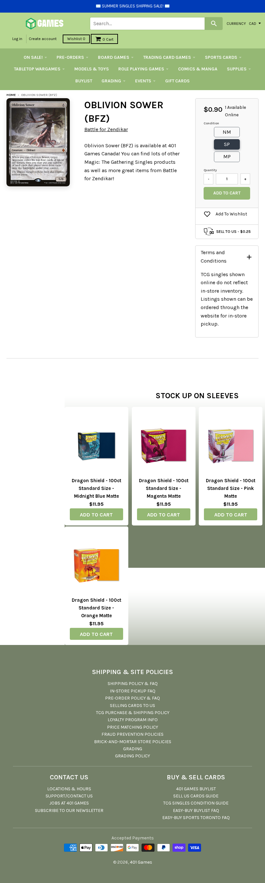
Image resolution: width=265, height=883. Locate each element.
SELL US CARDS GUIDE (195, 796)
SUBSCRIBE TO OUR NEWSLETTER (69, 810)
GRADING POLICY (132, 756)
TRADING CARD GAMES (167, 57)
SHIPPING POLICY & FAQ (133, 683)
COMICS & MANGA (197, 69)
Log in (17, 38)
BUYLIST (83, 81)
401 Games (141, 862)
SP (227, 144)
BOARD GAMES (113, 57)
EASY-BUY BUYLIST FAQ (196, 810)
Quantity (210, 170)
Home (11, 95)
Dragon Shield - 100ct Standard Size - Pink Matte (230, 488)
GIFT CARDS (177, 81)
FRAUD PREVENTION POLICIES (132, 734)
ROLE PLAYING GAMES (141, 69)
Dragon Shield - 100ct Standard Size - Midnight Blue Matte (96, 488)
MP (227, 156)
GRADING (111, 81)
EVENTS (143, 81)
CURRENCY (236, 23)
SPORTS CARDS (221, 57)
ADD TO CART (96, 515)
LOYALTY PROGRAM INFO (133, 719)
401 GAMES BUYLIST (196, 789)
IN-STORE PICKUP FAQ (132, 691)
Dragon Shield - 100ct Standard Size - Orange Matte (96, 607)
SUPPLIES (237, 69)
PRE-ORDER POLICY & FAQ (132, 698)
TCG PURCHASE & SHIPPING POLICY (132, 712)
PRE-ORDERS (70, 57)
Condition (211, 123)
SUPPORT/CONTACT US (69, 796)
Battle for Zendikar (106, 129)
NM (227, 132)
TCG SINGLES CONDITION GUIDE (195, 803)
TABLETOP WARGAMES (37, 69)
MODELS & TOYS (91, 69)
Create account (43, 38)
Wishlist (76, 38)
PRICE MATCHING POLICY (132, 727)
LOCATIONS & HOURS (69, 789)
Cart (107, 39)
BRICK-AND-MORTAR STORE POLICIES (132, 741)
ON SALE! (33, 57)
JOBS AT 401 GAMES (69, 803)
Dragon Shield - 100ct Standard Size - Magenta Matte (163, 488)
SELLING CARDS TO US (132, 705)
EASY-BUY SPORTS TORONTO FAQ (196, 817)
